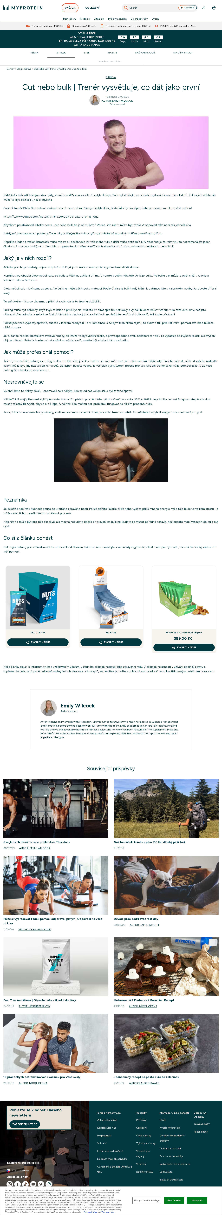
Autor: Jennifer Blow (34, 1006)
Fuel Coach (189, 8)
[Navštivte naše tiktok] (25, 1184)
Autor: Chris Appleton (34, 929)
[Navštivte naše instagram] (10, 1184)
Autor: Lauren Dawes (144, 1083)
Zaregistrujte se (24, 1124)
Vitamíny (99, 19)
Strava (61, 52)
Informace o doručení (110, 1151)
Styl (86, 52)
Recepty (112, 52)
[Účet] (204, 8)
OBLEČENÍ (92, 7)
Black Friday (201, 1131)
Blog (19, 69)
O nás (163, 1120)
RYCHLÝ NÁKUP (40, 642)
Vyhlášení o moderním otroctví (172, 1138)
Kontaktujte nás (106, 1127)
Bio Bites (111, 632)
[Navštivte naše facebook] (17, 1184)
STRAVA (111, 77)
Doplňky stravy (183, 52)
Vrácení (101, 1143)
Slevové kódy (202, 1123)
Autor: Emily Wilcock (117, 100)
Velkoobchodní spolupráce (175, 1164)
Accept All (197, 1200)
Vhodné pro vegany (143, 1154)
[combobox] (160, 8)
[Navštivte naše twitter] (41, 1184)
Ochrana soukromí (170, 1148)
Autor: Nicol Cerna (143, 1006)
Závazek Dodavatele (171, 1179)
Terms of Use (108, 1212)
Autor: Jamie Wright (144, 925)
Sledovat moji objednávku (112, 1158)
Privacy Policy (90, 1212)
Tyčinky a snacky (117, 19)
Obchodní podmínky (171, 1156)
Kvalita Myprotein (170, 1127)
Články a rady (143, 1135)
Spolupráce (166, 1171)
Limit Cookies (174, 1200)
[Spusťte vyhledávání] (126, 8)
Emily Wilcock (78, 706)
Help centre (104, 1135)
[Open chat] (49, 1184)
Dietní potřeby (139, 19)
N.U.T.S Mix (38, 632)
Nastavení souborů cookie (23, 1162)
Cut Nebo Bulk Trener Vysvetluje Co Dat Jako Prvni (60, 69)
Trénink (33, 52)
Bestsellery (69, 19)
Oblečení (141, 1127)
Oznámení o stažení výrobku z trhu (114, 1169)
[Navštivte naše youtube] (33, 1184)
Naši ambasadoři (145, 52)
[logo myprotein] (22, 8)
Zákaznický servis (107, 1120)
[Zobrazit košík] (214, 8)
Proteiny (85, 19)
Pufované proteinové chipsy (184, 632)
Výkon (155, 19)
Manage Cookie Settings (146, 1200)
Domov (10, 69)
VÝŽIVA (70, 7)
